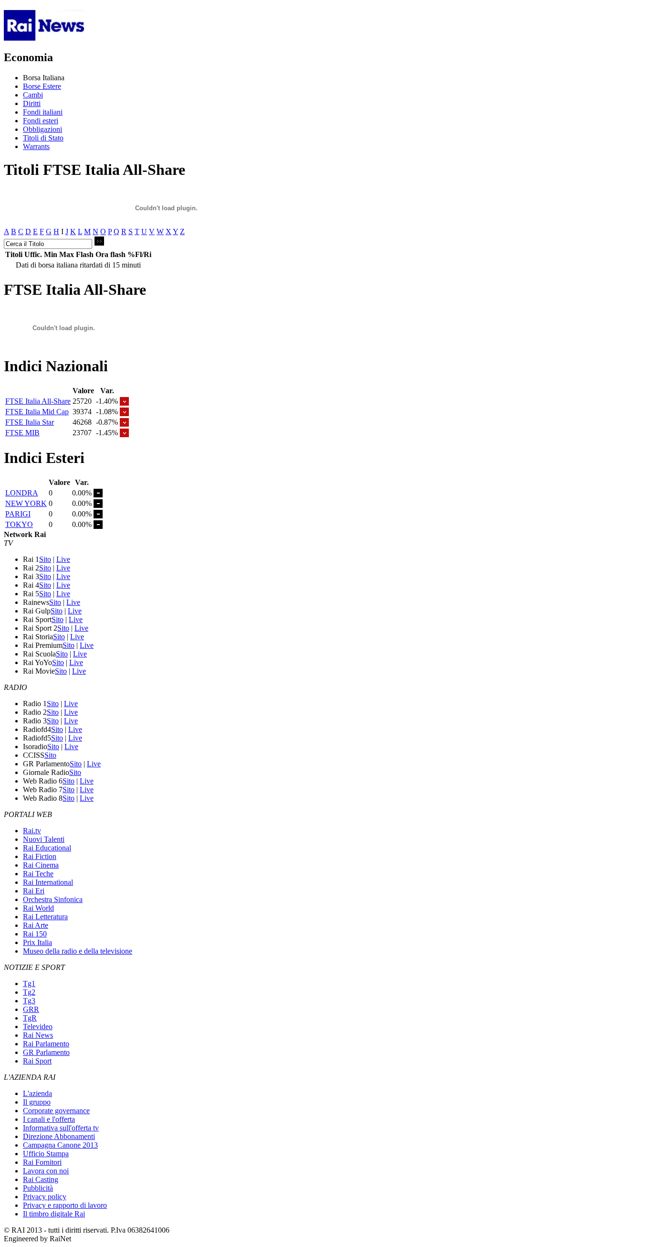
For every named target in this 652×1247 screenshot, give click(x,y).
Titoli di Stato (43, 138)
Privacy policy (44, 1197)
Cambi (33, 95)
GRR (31, 1009)
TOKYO (19, 524)
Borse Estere (42, 86)
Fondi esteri (40, 121)
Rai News (38, 1035)
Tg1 (29, 983)
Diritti (32, 103)
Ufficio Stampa (46, 1154)
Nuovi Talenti (43, 839)
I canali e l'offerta (49, 1119)
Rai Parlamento (46, 1044)
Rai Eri (33, 891)
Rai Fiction (39, 856)
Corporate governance (56, 1111)
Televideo (38, 1026)
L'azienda (37, 1093)
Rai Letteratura (45, 917)
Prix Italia (37, 942)
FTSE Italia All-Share (38, 401)
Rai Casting (40, 1179)
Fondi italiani (43, 112)
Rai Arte (35, 925)
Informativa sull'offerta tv (61, 1128)
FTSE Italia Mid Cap (37, 412)
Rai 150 (35, 934)
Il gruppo (37, 1102)
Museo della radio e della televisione (77, 951)
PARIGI (18, 514)
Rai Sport (37, 1061)
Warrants (36, 146)
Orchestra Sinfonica (53, 899)
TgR (30, 1018)
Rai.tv (32, 831)
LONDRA (21, 493)
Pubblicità (38, 1188)
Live (63, 559)
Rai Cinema (41, 865)
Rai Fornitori (42, 1162)
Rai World (38, 908)
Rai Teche (38, 874)
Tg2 (29, 992)
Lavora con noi (46, 1171)
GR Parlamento (46, 1052)
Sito (45, 559)
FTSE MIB (22, 433)
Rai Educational (47, 848)
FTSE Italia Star (29, 422)
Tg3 (29, 1001)
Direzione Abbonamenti (59, 1136)
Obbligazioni (42, 129)
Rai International (48, 882)
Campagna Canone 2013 (60, 1145)
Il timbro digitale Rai (54, 1214)
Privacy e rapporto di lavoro (65, 1205)
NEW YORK (26, 503)
